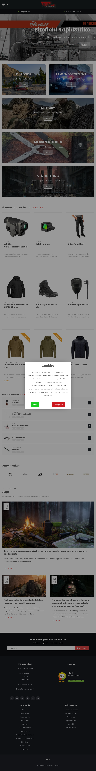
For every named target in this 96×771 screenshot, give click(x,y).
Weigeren (58, 404)
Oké (35, 404)
